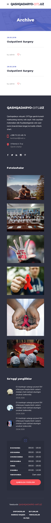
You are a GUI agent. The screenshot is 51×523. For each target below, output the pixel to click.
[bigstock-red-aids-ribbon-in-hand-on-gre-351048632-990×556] (25, 281)
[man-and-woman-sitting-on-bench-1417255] (25, 187)
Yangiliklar (34, 515)
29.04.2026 (20, 398)
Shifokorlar (19, 511)
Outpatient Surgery (20, 41)
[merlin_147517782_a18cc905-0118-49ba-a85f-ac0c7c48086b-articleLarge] (25, 249)
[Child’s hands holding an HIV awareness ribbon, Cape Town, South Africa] (25, 317)
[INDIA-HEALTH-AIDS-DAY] (25, 354)
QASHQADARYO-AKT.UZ (30, 504)
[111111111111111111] (25, 217)
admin (12, 54)
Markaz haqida (18, 515)
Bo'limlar (33, 511)
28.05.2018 (11, 37)
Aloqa (26, 518)
